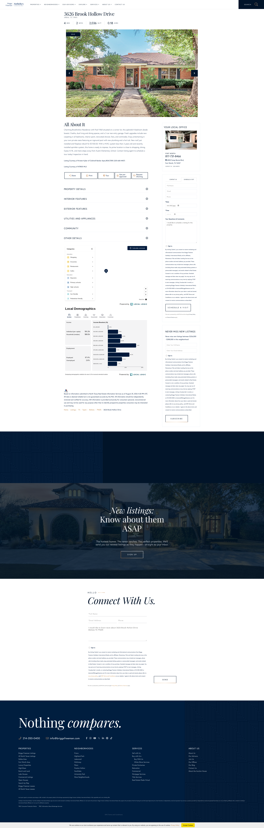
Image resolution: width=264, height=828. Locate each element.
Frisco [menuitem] (76, 753)
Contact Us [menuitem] (120, 4)
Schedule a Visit (189, 179)
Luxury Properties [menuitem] (24, 765)
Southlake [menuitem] (77, 771)
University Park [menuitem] (79, 774)
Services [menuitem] (94, 4)
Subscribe (176, 418)
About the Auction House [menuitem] (198, 771)
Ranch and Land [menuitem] (24, 771)
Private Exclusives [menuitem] (138, 765)
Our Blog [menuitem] (192, 765)
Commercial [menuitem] (136, 771)
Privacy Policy (192, 314)
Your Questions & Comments (174, 219)
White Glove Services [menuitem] (141, 762)
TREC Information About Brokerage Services (50, 806)
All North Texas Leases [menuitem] (26, 789)
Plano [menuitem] (76, 765)
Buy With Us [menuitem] (138, 759)
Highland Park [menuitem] (79, 756)
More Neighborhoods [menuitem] (81, 777)
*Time (167, 210)
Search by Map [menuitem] (23, 783)
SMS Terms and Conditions (108, 676)
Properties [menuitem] (34, 4)
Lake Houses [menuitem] (22, 774)
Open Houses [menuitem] (23, 780)
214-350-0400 (31, 738)
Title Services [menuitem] (137, 777)
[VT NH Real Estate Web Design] (238, 816)
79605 (99, 410)
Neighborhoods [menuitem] (51, 4)
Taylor (84, 410)
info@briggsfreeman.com (65, 738)
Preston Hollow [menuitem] (79, 768)
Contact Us (168, 166)
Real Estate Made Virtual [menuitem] (141, 780)
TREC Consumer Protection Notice (27, 806)
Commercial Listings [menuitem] (25, 777)
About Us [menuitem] (106, 4)
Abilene (91, 410)
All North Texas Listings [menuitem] (26, 756)
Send (165, 679)
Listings (73, 410)
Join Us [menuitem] (191, 759)
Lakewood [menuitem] (77, 759)
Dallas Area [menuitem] (22, 759)
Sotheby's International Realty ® (25, 800)
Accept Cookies (188, 825)
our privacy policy (178, 294)
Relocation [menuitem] (136, 768)
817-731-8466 (173, 156)
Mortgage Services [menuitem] (138, 774)
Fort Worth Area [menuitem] (24, 762)
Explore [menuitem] (82, 4)
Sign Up (132, 554)
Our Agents (176, 166)
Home (66, 410)
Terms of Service (171, 317)
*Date (167, 202)
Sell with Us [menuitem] (136, 753)
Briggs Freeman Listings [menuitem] (26, 753)
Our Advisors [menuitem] (68, 4)
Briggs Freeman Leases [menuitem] (26, 786)
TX (79, 410)
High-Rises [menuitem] (22, 768)
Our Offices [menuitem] (193, 762)
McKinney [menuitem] (77, 762)
